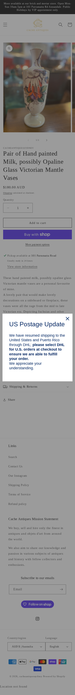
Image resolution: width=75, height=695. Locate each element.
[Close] (67, 319)
